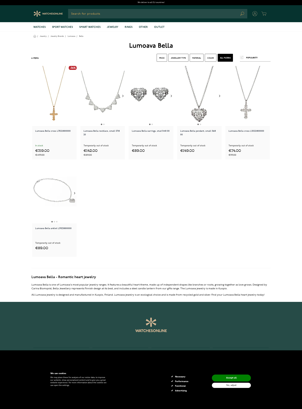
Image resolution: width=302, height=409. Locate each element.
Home (34, 36)
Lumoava (71, 36)
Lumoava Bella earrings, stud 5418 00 (151, 131)
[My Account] (254, 13)
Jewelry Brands (57, 36)
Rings (129, 27)
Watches (39, 27)
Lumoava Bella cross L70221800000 (53, 131)
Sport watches (62, 27)
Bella (81, 36)
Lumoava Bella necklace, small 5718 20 (102, 133)
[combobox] (157, 13)
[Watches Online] (48, 13)
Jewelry (112, 27)
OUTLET (159, 27)
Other (143, 27)
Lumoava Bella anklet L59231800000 (53, 228)
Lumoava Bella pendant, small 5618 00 (198, 133)
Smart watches (90, 27)
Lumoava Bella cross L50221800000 (246, 131)
